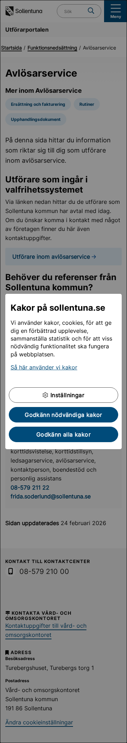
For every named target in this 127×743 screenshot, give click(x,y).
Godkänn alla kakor (63, 434)
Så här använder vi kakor (44, 367)
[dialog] (63, 371)
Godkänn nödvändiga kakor (63, 414)
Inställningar (66, 395)
